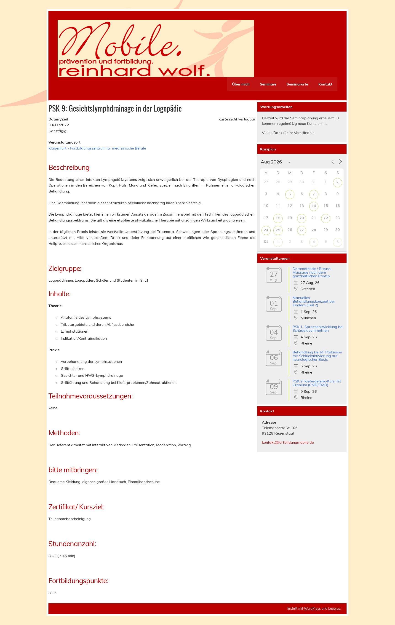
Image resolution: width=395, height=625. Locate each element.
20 (301, 218)
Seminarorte (297, 84)
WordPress (312, 608)
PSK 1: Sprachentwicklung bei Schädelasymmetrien (318, 328)
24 (266, 229)
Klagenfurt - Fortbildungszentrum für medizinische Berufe (97, 148)
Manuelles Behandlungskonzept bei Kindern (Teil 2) (314, 301)
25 (278, 229)
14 (314, 205)
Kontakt (325, 84)
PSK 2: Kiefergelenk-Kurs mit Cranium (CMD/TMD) (317, 383)
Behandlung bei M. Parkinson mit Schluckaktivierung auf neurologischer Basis (317, 356)
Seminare (268, 84)
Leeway (334, 608)
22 (325, 218)
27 (301, 229)
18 (278, 218)
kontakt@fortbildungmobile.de (288, 442)
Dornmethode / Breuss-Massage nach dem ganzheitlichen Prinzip (312, 272)
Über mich (241, 84)
